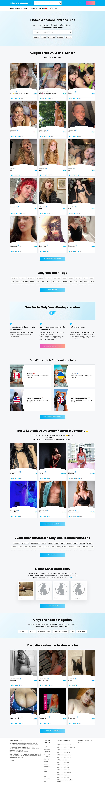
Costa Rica (82, 550)
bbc (76, 281)
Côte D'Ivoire (90, 550)
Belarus (40, 546)
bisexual (53, 285)
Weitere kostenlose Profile (52, 524)
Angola (75, 543)
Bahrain (34, 546)
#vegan (44, 37)
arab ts (32, 281)
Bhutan (64, 546)
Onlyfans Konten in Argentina (64, 755)
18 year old (14, 278)
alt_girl (85, 278)
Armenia (89, 543)
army (37, 281)
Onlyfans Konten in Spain (63, 770)
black (58, 285)
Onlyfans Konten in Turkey (63, 777)
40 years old (48, 278)
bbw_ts (86, 281)
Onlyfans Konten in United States (65, 745)
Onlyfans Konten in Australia (64, 757)
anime (18, 281)
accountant (57, 278)
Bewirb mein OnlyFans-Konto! (52, 346)
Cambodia (20, 550)
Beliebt (32, 631)
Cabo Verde (29, 550)
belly (13, 285)
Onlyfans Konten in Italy (63, 767)
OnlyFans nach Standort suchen (53, 416)
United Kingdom (35, 543)
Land (72, 631)
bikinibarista (39, 285)
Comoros (68, 550)
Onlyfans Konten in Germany (64, 762)
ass (53, 281)
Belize (53, 546)
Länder (51, 8)
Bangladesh (16, 543)
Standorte (79, 3)
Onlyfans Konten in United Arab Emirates (64, 780)
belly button (20, 285)
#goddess (36, 37)
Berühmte (91, 3)
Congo (75, 550)
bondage (90, 285)
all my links (78, 278)
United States (25, 543)
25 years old (40, 278)
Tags (56, 8)
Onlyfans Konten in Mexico (63, 775)
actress (64, 278)
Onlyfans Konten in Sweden (64, 772)
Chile (49, 550)
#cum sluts (60, 37)
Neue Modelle (81, 631)
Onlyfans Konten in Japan (63, 765)
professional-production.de (20, 3)
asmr (48, 281)
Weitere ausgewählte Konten (52, 258)
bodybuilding (82, 285)
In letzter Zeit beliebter (52, 730)
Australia (14, 546)
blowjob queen (66, 285)
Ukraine (44, 543)
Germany (42, 8)
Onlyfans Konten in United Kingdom (66, 747)
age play (71, 278)
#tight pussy (51, 37)
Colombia (61, 550)
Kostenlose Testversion (30, 8)
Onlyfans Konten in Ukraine (63, 752)
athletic (58, 281)
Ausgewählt (23, 631)
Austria (20, 546)
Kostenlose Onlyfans (16, 8)
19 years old (22, 278)
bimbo (46, 285)
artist (43, 281)
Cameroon (37, 550)
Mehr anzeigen (52, 289)
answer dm (25, 281)
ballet (71, 281)
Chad (43, 550)
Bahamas (27, 546)
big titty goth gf (30, 285)
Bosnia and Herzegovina (74, 546)
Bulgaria (13, 550)
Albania (56, 543)
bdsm (92, 281)
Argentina (82, 543)
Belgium (47, 546)
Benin (58, 546)
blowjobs (74, 285)
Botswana (85, 546)
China (54, 550)
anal (13, 281)
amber (91, 278)
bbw (81, 281)
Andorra (69, 543)
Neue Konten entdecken (52, 606)
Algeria (62, 543)
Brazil (92, 546)
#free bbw (68, 37)
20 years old (31, 278)
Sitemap (12, 760)
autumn (65, 281)
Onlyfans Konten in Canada (64, 750)
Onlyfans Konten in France (63, 760)
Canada (50, 543)
